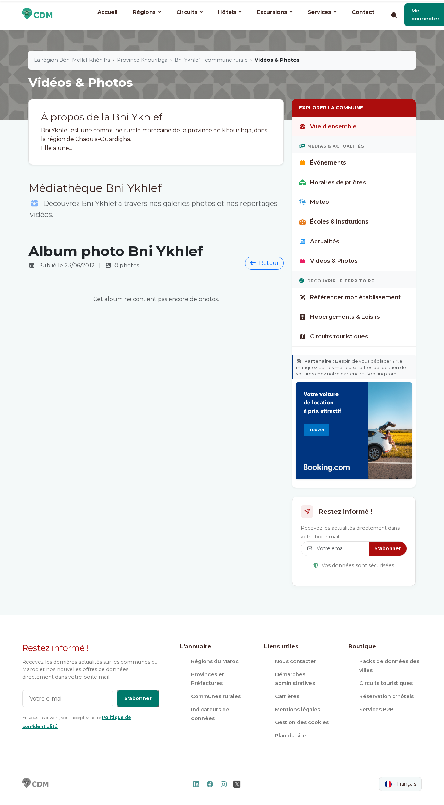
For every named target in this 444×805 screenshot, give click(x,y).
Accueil (107, 12)
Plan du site (290, 735)
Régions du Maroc (215, 661)
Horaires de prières (338, 182)
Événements (328, 162)
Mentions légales (297, 709)
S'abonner (387, 548)
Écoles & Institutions (339, 221)
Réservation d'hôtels (386, 696)
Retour (269, 263)
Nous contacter (295, 661)
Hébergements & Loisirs (345, 316)
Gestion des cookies (302, 722)
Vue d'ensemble (333, 126)
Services (319, 12)
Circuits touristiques (339, 336)
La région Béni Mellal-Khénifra (72, 60)
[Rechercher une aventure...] (393, 15)
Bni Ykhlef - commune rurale (211, 60)
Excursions (272, 12)
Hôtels (227, 12)
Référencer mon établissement (355, 297)
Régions (144, 12)
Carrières (287, 696)
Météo (319, 202)
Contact (363, 12)
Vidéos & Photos (334, 261)
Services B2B (376, 709)
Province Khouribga (142, 60)
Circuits (186, 12)
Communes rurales (216, 696)
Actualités (324, 241)
